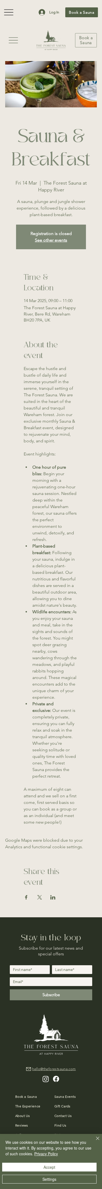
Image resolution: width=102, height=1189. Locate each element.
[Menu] (13, 40)
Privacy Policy (46, 1153)
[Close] (94, 1141)
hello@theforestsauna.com (54, 1069)
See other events (51, 240)
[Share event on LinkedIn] (52, 897)
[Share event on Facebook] (26, 897)
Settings (49, 1179)
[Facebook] (56, 1079)
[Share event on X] (39, 897)
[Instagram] (46, 1079)
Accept (49, 1167)
